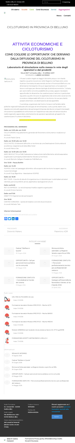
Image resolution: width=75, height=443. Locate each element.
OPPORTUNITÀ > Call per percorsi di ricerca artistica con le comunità (25, 263)
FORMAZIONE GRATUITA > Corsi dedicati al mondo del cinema (25, 280)
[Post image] (9, 251)
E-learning (66, 2)
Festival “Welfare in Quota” (23, 249)
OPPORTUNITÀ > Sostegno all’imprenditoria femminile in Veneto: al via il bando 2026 (61, 281)
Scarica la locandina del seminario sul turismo (20, 214)
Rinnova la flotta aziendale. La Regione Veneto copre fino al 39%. (61, 250)
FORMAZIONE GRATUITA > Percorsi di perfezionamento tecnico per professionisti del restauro (61, 265)
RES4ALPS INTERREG (19, 353)
